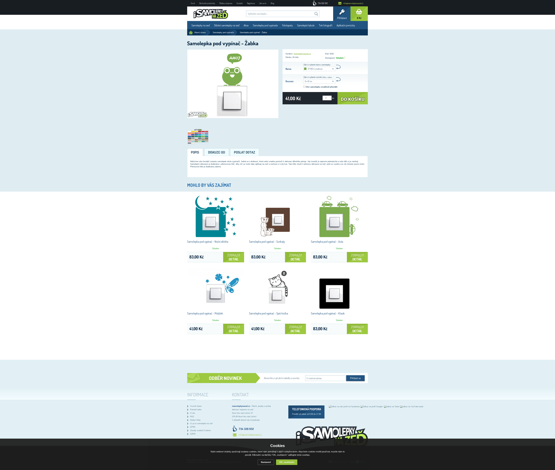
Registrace (251, 3)
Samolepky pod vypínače (265, 25)
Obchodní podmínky (207, 3)
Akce (246, 25)
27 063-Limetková (315, 69)
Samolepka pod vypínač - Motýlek (205, 313)
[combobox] (319, 81)
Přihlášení (342, 18)
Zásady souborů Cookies (200, 430)
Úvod (193, 3)
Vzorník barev (196, 406)
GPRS (192, 427)
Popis (195, 152)
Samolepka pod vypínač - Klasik (328, 313)
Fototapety (287, 25)
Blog (272, 3)
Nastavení (266, 462)
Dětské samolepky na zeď (226, 25)
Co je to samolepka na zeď (201, 423)
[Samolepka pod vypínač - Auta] (339, 238)
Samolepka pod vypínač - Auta (327, 241)
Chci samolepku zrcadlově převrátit (321, 87)
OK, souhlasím (286, 462)
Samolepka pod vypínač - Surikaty (267, 241)
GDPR (192, 434)
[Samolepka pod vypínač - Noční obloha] (215, 238)
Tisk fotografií (325, 25)
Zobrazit (233, 257)
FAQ (192, 416)
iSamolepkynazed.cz (302, 54)
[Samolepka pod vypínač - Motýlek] (215, 309)
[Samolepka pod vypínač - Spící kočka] (277, 309)
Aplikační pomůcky (346, 25)
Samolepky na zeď (201, 25)
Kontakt (240, 3)
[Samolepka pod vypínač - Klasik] (339, 309)
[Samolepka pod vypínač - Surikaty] (277, 238)
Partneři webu (195, 410)
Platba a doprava (225, 3)
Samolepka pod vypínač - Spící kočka (268, 313)
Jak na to (262, 3)
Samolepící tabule (305, 25)
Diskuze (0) (216, 152)
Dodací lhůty (195, 420)
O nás (192, 413)
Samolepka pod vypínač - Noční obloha (207, 241)
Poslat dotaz (244, 152)
